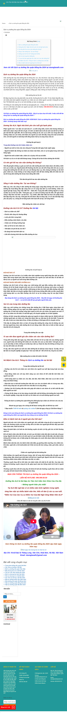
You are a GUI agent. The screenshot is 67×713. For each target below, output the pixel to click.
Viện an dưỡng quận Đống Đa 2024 (15, 583)
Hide (38, 41)
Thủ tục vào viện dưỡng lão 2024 (15, 572)
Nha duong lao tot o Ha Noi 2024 (15, 571)
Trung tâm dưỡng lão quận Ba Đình (15, 565)
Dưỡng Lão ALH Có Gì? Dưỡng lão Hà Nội (28, 54)
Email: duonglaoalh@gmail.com (41, 676)
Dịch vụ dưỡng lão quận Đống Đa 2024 (27, 45)
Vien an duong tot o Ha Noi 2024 (14, 576)
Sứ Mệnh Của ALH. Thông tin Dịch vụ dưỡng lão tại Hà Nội (32, 60)
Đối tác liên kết (23, 681)
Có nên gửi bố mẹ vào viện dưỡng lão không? (29, 49)
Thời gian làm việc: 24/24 (42, 673)
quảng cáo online (29, 408)
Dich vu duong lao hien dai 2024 (14, 574)
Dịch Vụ (22, 679)
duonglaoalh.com (56, 67)
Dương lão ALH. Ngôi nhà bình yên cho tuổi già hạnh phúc (32, 47)
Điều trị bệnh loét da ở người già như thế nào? (29, 63)
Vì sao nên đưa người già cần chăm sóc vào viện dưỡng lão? (33, 58)
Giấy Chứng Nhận (24, 675)
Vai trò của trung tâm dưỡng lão (25, 56)
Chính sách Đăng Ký (41, 679)
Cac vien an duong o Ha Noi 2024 (15, 577)
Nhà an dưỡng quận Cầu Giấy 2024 (15, 579)
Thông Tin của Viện (24, 677)
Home (3, 23)
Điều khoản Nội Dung (41, 681)
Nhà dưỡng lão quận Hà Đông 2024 (15, 581)
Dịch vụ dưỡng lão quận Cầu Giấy (15, 569)
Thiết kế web (17, 408)
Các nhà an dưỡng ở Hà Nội (13, 567)
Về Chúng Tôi (23, 673)
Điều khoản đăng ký (40, 683)
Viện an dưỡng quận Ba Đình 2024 (15, 584)
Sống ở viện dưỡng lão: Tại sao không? (27, 51)
